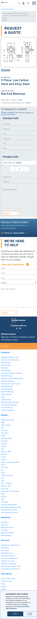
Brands (4, 415)
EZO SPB (4, 467)
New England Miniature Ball (11, 507)
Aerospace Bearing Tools (10, 357)
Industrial (4, 525)
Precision (4, 530)
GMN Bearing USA (7, 420)
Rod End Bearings (7, 9)
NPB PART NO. (12, 163)
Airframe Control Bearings (10, 360)
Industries (6, 517)
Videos (3, 589)
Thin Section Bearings (9, 405)
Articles (3, 586)
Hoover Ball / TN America (10, 491)
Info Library (6, 574)
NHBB (3, 436)
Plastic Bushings (7, 389)
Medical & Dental (7, 527)
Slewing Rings (6, 399)
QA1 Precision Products (9, 512)
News (3, 584)
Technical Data (6, 581)
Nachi (3, 465)
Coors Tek (4, 488)
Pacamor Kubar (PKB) (9, 504)
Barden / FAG (5, 486)
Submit (7, 213)
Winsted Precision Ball (9, 510)
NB (2, 470)
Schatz (3, 457)
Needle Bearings (7, 386)
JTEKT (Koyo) (6, 425)
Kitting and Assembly (8, 563)
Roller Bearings (6, 394)
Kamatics (4, 430)
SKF (2, 449)
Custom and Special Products (11, 373)
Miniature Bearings (7, 381)
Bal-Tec (3, 496)
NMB (3, 422)
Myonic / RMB (6, 451)
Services (5, 540)
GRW (3, 473)
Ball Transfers (6, 365)
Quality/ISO (5, 548)
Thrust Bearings (6, 407)
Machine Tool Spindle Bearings (12, 378)
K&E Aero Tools (6, 438)
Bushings (4, 368)
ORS (2, 481)
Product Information (8, 578)
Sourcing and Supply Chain (11, 566)
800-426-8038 (9, 115)
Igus (2, 478)
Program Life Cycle (8, 561)
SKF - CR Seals (6, 483)
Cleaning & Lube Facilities (10, 545)
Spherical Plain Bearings (9, 402)
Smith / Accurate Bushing (10, 462)
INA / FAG (4, 433)
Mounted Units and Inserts (10, 384)
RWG (3, 494)
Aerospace (5, 522)
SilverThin (4, 441)
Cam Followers (6, 370)
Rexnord (4, 454)
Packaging (5, 550)
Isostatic (4, 443)
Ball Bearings (5, 362)
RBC (2, 428)
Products (5, 352)
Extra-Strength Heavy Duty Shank (15, 13)
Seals (3, 397)
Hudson (3, 459)
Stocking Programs (8, 555)
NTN (2, 499)
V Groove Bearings (7, 410)
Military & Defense (7, 533)
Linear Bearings (6, 376)
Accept (15, 614)
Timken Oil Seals (7, 475)
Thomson (4, 502)
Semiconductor (6, 535)
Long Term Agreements (9, 558)
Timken (3, 446)
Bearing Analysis (7, 553)
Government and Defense (10, 569)
